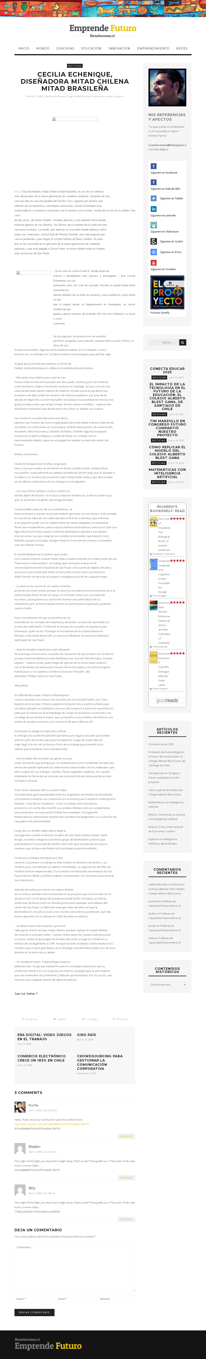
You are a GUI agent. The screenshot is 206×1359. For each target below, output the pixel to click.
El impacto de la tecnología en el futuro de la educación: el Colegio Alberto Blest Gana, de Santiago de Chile (167, 396)
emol (17, 191)
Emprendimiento (153, 48)
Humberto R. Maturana (163, 553)
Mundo (42, 48)
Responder (126, 1136)
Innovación (119, 48)
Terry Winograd (159, 595)
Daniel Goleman (160, 688)
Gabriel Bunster (158, 884)
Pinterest (122, 1019)
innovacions (99, 96)
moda (110, 96)
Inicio (23, 48)
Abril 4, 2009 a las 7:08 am (42, 1193)
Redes (182, 48)
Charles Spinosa (159, 646)
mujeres (118, 96)
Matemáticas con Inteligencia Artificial (167, 473)
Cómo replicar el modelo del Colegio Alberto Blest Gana (167, 452)
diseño (77, 96)
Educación (91, 48)
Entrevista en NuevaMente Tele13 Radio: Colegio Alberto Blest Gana (166, 889)
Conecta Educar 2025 (167, 370)
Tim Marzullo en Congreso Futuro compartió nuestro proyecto (167, 428)
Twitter (62, 1019)
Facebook (31, 1019)
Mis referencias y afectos (167, 117)
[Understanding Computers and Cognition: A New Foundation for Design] (154, 569)
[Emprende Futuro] (103, 30)
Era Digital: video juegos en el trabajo (45, 1037)
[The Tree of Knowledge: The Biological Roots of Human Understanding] (154, 526)
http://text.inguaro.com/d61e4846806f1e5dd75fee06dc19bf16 (51, 1124)
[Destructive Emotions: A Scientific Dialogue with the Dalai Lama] (154, 662)
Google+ (93, 1019)
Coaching (65, 48)
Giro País (86, 1035)
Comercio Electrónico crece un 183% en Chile (42, 1058)
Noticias (74, 65)
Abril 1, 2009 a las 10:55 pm (43, 1110)
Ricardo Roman (57, 96)
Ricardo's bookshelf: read (167, 509)
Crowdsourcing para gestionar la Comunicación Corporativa (100, 1062)
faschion (87, 96)
